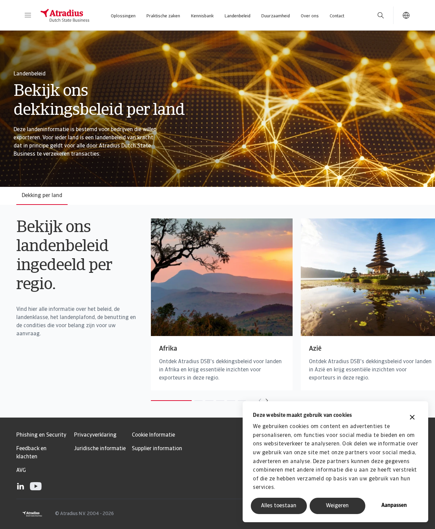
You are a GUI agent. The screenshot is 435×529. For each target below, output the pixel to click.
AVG (21, 470)
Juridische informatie (100, 449)
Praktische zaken (163, 16)
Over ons (310, 16)
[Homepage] (64, 15)
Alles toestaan (278, 506)
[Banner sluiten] (412, 418)
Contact (337, 16)
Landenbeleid (237, 16)
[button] (27, 15)
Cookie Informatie (153, 435)
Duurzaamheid (275, 16)
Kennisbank (202, 16)
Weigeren (337, 506)
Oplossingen (123, 16)
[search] (380, 15)
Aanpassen (394, 505)
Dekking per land (42, 195)
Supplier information (157, 449)
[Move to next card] (266, 400)
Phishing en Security (41, 435)
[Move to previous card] (260, 400)
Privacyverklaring (95, 435)
